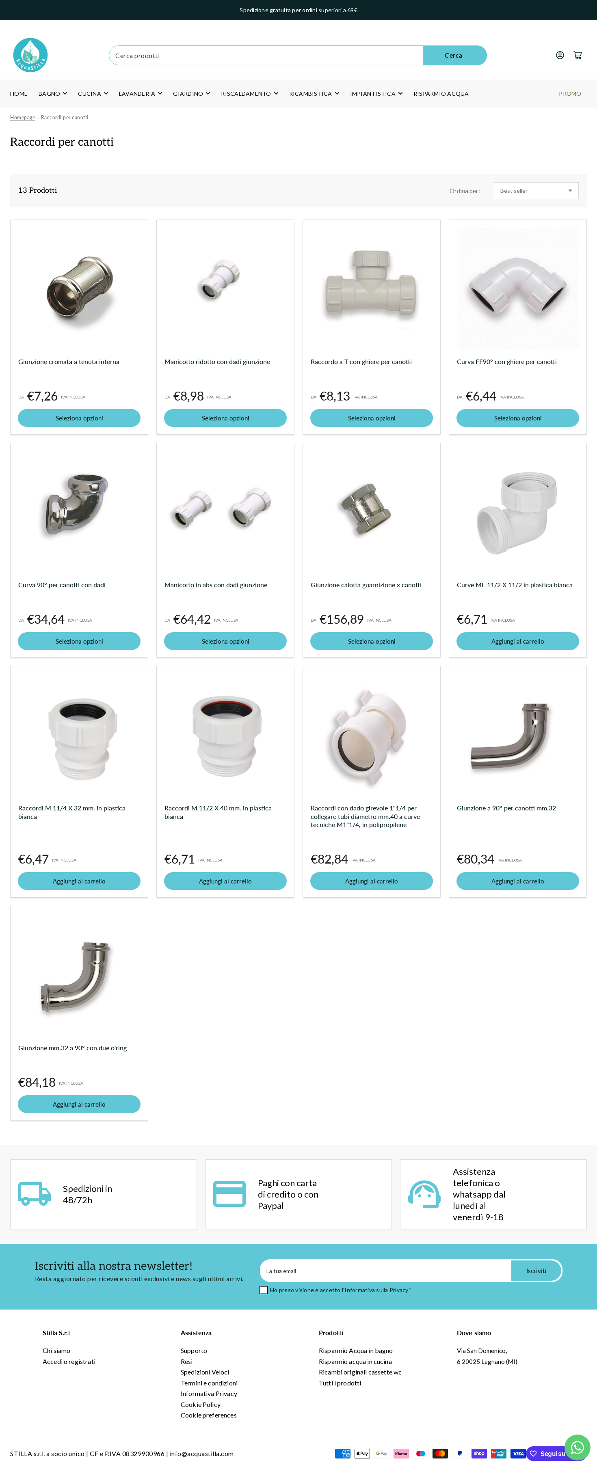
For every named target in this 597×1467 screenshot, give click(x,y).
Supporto (194, 1350)
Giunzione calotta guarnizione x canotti (366, 584)
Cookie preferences (209, 1415)
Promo (570, 93)
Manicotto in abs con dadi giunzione (215, 584)
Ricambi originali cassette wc (360, 1372)
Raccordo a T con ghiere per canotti (361, 361)
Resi (187, 1361)
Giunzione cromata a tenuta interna (68, 361)
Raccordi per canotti (65, 117)
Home (19, 93)
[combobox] (298, 55)
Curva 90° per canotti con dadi (62, 584)
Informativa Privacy (209, 1393)
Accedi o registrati (69, 1361)
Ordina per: (465, 190)
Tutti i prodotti (340, 1383)
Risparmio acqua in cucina (355, 1361)
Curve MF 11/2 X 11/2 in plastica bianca (515, 584)
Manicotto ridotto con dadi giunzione (217, 361)
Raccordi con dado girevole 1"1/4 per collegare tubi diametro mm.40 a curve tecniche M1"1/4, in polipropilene (365, 816)
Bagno (49, 93)
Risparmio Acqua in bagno (356, 1350)
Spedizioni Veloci (205, 1372)
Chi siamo (56, 1350)
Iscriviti (536, 1270)
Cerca (454, 55)
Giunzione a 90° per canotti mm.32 (506, 808)
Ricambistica (310, 93)
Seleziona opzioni (79, 418)
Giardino (188, 93)
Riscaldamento (246, 93)
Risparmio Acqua (441, 93)
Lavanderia (137, 93)
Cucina (89, 93)
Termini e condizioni (209, 1383)
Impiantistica (373, 93)
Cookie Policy (201, 1404)
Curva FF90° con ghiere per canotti (507, 361)
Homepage (22, 117)
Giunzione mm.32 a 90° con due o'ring (72, 1047)
